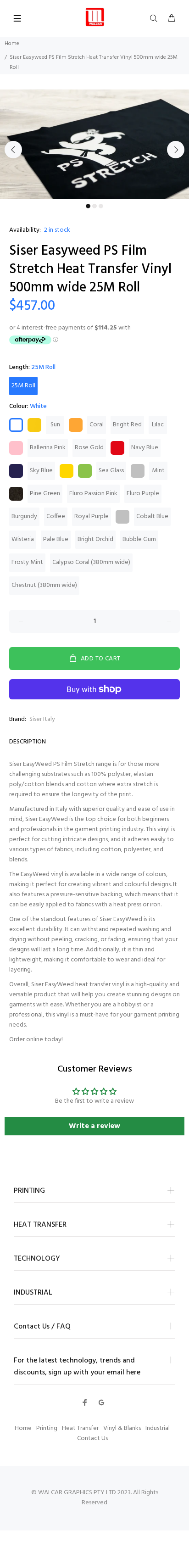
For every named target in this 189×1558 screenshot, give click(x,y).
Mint (158, 470)
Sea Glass (111, 470)
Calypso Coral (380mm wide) (91, 562)
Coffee (55, 516)
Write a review (94, 1126)
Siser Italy (42, 719)
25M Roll (23, 385)
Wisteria (22, 539)
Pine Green (45, 493)
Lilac (158, 424)
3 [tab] (101, 206)
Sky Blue (41, 470)
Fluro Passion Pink (93, 493)
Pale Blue (55, 539)
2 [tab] (94, 206)
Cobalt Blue (152, 516)
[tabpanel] (94, 144)
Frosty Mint (27, 562)
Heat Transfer (80, 1428)
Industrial (157, 1428)
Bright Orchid (95, 539)
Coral (96, 424)
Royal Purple (91, 516)
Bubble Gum (139, 539)
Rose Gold (89, 447)
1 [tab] (88, 206)
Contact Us (92, 1438)
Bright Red (127, 424)
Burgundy (24, 516)
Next (175, 149)
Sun (55, 424)
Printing (46, 1428)
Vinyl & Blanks (122, 1428)
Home (12, 43)
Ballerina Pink (48, 447)
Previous (13, 149)
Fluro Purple (143, 493)
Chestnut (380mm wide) (44, 585)
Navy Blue (144, 447)
